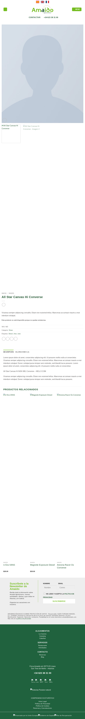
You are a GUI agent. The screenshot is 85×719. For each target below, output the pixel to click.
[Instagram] (37, 681)
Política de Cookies (42, 706)
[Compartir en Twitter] (12, 339)
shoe (15, 334)
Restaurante (42, 645)
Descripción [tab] (8, 352)
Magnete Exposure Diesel (42, 565)
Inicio (4, 293)
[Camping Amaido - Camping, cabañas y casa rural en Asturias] (42, 9)
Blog (42, 657)
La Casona (42, 634)
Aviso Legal (43, 701)
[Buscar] (5, 9)
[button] (77, 9)
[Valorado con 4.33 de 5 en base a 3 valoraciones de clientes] (42, 309)
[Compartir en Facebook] (8, 339)
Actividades (42, 648)
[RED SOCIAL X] (41, 681)
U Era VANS (9, 565)
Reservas (42, 655)
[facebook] (33, 681)
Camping (42, 636)
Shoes (11, 293)
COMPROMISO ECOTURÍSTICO (42, 698)
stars (19, 334)
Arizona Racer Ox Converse (65, 566)
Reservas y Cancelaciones (42, 708)
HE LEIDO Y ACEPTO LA (58, 595)
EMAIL (60, 583)
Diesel (11, 334)
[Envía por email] (15, 339)
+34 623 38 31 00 (42, 673)
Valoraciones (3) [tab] (22, 352)
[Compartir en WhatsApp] (4, 339)
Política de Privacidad (42, 704)
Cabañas (42, 638)
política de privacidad (24, 618)
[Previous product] (3, 304)
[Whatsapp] (51, 681)
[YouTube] (46, 681)
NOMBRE (46, 583)
